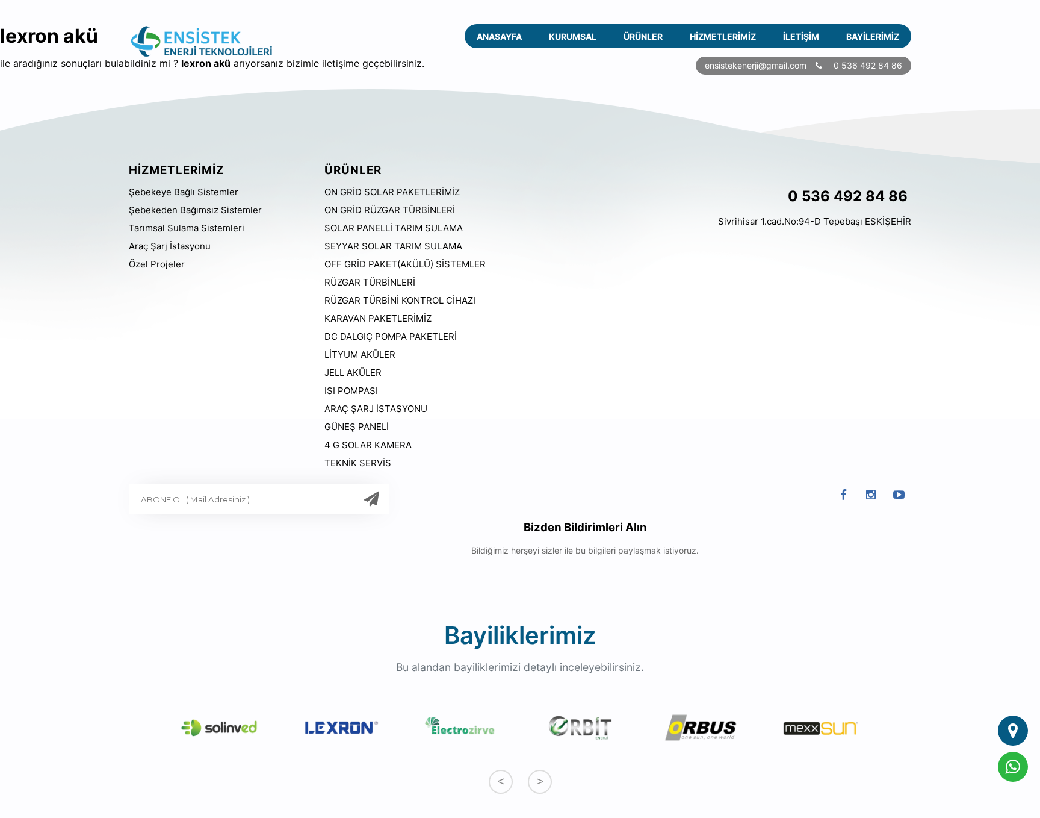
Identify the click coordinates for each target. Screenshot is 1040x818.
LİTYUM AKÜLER (359, 354)
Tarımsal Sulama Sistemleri (186, 228)
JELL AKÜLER (353, 372)
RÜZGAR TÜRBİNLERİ (369, 282)
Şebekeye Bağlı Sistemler (183, 192)
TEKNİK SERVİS (357, 463)
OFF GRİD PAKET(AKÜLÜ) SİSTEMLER (405, 264)
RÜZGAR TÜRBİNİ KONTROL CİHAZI (399, 300)
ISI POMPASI (351, 390)
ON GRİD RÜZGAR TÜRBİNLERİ (389, 210)
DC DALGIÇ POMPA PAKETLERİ (390, 336)
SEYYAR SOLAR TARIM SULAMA (393, 246)
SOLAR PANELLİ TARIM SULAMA (393, 228)
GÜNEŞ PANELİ (356, 426)
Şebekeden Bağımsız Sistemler (195, 210)
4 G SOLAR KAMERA (368, 445)
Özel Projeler (157, 264)
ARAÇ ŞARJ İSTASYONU (375, 408)
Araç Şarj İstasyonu (170, 246)
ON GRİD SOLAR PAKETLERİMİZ (392, 192)
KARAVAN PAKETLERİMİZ (378, 318)
